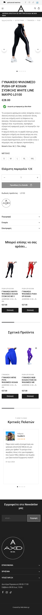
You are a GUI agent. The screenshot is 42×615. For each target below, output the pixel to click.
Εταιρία (5, 222)
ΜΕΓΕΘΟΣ (6, 153)
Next (37, 49)
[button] (4, 158)
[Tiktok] (11, 592)
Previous (4, 49)
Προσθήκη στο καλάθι (19, 185)
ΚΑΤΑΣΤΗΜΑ (19, 20)
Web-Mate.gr (24, 607)
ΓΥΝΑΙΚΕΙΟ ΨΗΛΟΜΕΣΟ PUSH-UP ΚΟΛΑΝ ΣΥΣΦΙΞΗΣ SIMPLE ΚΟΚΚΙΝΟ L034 (29, 296)
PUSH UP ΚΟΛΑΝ (8, 288)
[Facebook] (3, 592)
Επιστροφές (7, 228)
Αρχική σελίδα (7, 20)
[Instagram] (7, 592)
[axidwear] (6, 203)
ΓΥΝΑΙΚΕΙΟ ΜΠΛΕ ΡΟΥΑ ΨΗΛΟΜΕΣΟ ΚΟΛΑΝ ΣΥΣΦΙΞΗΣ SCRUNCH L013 (10, 382)
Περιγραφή (6, 217)
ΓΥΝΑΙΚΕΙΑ (30, 20)
